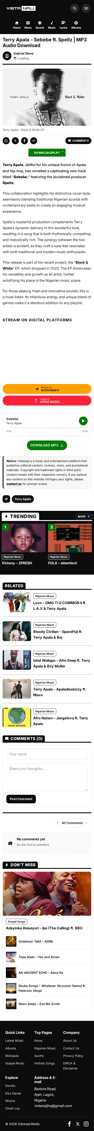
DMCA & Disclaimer (70, 1065)
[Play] (83, 421)
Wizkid (10, 1101)
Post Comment (21, 799)
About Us (70, 1040)
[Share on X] (15, 140)
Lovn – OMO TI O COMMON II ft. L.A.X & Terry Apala (59, 606)
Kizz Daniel (13, 1093)
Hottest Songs (44, 1063)
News (38, 1040)
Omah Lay (12, 1108)
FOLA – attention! (62, 563)
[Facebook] (69, 1124)
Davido (10, 1085)
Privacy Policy (73, 1056)
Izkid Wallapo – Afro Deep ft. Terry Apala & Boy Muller (61, 663)
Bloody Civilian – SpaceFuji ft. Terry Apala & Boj (57, 634)
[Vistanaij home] (21, 8)
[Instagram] (86, 1124)
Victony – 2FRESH (17, 563)
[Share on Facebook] (24, 140)
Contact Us (71, 1048)
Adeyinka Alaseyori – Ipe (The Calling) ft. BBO (44, 928)
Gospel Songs (16, 921)
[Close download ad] (62, 151)
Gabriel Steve (23, 53)
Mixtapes (12, 1056)
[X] (77, 1124)
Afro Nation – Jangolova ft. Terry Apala (60, 721)
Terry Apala (23, 499)
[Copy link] (33, 140)
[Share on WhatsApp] (6, 140)
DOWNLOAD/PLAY (47, 152)
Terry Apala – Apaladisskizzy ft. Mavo (59, 692)
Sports (39, 1056)
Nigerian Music (12, 556)
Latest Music (14, 1040)
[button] (47, 445)
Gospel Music (14, 1063)
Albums (10, 1048)
